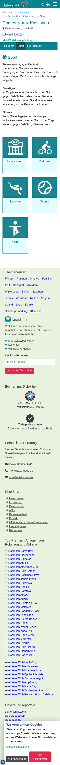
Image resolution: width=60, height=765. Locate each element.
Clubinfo (9, 46)
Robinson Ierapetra (19, 639)
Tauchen (38, 291)
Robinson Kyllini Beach (22, 627)
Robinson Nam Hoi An (21, 647)
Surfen (26, 291)
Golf (7, 285)
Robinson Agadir (18, 599)
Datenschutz (16, 506)
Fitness (9, 278)
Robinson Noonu (18, 623)
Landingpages (17, 526)
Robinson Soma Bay (20, 551)
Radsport (18, 285)
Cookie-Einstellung (17, 746)
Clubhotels (23, 12)
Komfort (29, 304)
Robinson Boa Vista (20, 655)
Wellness (21, 298)
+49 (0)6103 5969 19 (20, 470)
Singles (34, 278)
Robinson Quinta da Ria (22, 603)
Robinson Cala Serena (22, 571)
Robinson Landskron (20, 615)
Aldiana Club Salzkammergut (25, 678)
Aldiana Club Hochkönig (22, 662)
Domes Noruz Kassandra (21, 16)
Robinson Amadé (18, 595)
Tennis (9, 298)
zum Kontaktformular (21, 477)
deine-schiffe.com (15, 711)
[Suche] (42, 4)
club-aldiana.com (15, 715)
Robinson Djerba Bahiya (23, 619)
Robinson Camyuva (20, 583)
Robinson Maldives (19, 607)
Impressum (15, 502)
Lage (19, 304)
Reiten (34, 298)
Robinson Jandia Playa (22, 579)
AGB (12, 510)
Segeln (45, 298)
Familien (47, 278)
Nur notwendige (17, 758)
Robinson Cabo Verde (21, 635)
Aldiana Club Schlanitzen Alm (26, 690)
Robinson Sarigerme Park (23, 611)
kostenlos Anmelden (20, 370)
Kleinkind (36, 311)
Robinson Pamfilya (19, 591)
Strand (9, 304)
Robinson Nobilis (18, 587)
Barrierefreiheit (18, 514)
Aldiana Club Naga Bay (22, 686)
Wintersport (11, 291)
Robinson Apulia (18, 563)
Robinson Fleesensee (21, 555)
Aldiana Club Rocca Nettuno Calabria (30, 694)
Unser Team (16, 498)
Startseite (7, 12)
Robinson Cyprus (18, 643)
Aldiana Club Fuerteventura (24, 670)
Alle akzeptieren (40, 756)
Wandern (32, 285)
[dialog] (32, 743)
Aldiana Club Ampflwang (23, 682)
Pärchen (22, 278)
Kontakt (13, 518)
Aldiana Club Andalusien (23, 666)
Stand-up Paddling (16, 311)
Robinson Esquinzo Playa (23, 575)
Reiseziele (15, 530)
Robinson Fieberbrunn (21, 651)
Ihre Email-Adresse (16, 355)
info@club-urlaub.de (20, 464)
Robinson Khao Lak (20, 631)
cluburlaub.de (13, 719)
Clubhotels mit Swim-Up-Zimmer (28, 522)
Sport (21, 46)
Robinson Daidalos (19, 559)
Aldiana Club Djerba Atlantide (25, 674)
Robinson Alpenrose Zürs (23, 567)
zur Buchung (34, 46)
